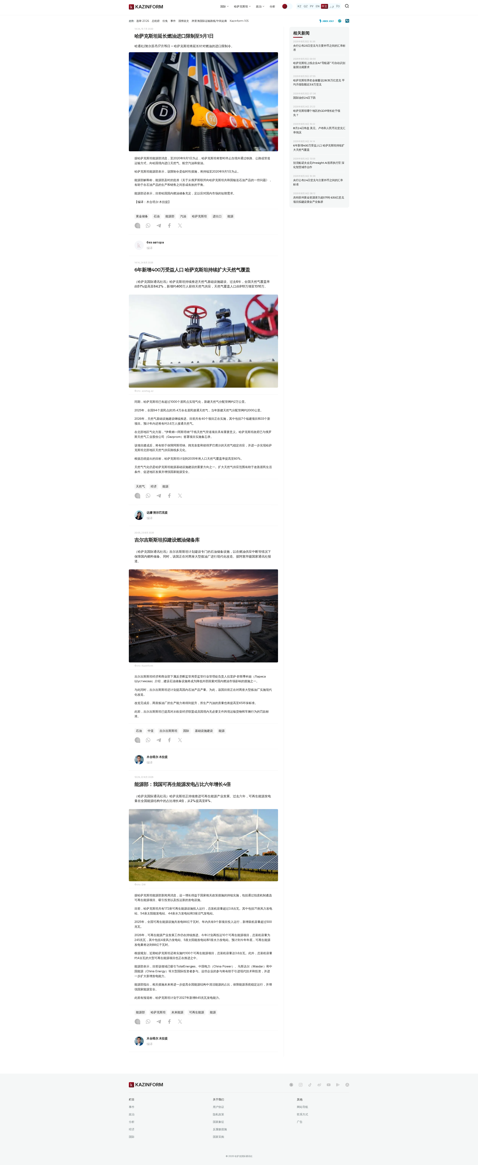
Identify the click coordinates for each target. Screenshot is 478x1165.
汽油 (183, 216)
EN (317, 6)
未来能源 (177, 1012)
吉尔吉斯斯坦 (168, 731)
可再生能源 (196, 1012)
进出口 (217, 216)
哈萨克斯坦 (199, 216)
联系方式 (302, 1114)
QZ (306, 6)
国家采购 (218, 1137)
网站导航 (302, 1107)
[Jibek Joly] (327, 21)
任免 (165, 21)
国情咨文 (184, 21)
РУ (312, 6)
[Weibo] (319, 1085)
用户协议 (218, 1107)
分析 (272, 6)
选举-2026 (142, 21)
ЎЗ (338, 6)
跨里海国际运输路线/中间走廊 (209, 21)
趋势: (131, 20)
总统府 (156, 21)
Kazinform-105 (239, 21)
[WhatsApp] (148, 226)
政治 (131, 1114)
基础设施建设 (204, 731)
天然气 (140, 486)
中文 (324, 6)
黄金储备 (142, 216)
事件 (173, 21)
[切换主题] (287, 6)
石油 (157, 216)
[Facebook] (169, 226)
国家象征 (218, 1122)
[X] (180, 226)
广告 (299, 1122)
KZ (299, 6)
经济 (154, 486)
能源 (230, 216)
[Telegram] (159, 226)
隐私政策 (218, 1114)
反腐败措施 (220, 1129)
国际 (186, 731)
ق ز (332, 6)
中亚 (151, 731)
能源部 (169, 216)
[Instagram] (137, 226)
